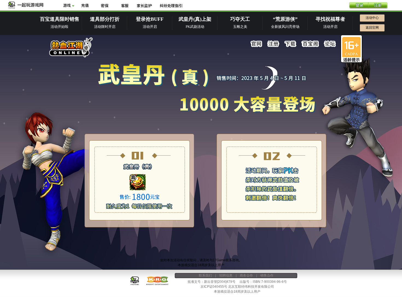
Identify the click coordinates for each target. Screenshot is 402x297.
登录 (358, 5)
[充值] (85, 6)
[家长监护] (144, 6)
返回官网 (372, 27)
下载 (290, 43)
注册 (378, 5)
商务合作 (246, 275)
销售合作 (266, 275)
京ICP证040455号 (213, 287)
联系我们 (205, 275)
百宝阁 (310, 43)
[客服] (124, 6)
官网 (256, 43)
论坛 (330, 43)
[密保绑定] (104, 6)
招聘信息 (225, 275)
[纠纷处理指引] (171, 6)
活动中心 (372, 18)
